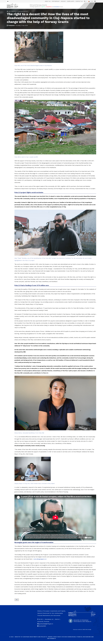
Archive (63, 1)
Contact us (79, 1)
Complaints (70, 1)
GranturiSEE (42, 626)
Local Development (22, 11)
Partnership (55, 1)
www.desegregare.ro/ (40, 559)
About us (47, 1)
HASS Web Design (86, 629)
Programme (13, 11)
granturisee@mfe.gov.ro (46, 624)
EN (9, 11)
